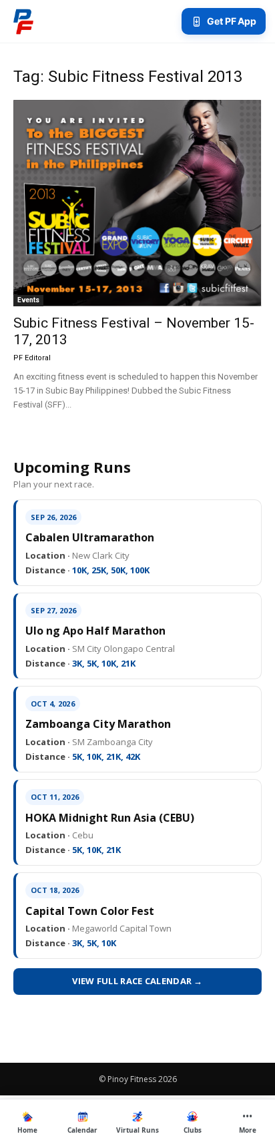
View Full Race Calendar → (137, 981)
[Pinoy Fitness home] (23, 21)
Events (28, 300)
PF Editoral (32, 358)
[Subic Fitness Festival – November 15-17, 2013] (137, 203)
